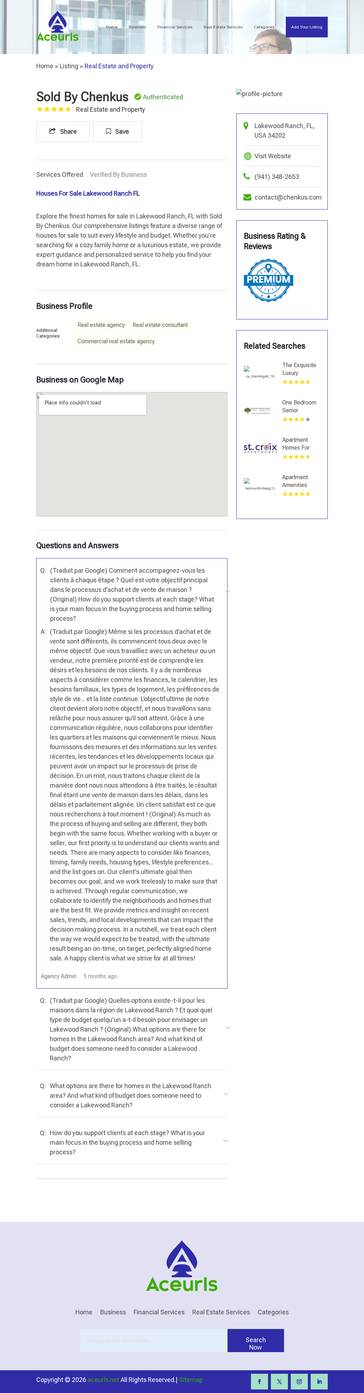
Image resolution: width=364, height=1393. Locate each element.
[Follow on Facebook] (259, 1381)
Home (111, 27)
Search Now (256, 1343)
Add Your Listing (306, 27)
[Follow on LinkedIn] (319, 1381)
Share (68, 131)
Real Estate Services (223, 27)
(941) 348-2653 (277, 176)
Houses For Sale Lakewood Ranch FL (88, 193)
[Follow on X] (279, 1381)
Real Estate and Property (119, 66)
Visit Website (273, 156)
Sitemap (191, 1379)
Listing (69, 66)
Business (137, 27)
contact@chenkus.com (288, 197)
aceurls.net (103, 1379)
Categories (264, 27)
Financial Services (174, 27)
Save (121, 131)
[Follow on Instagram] (299, 1381)
